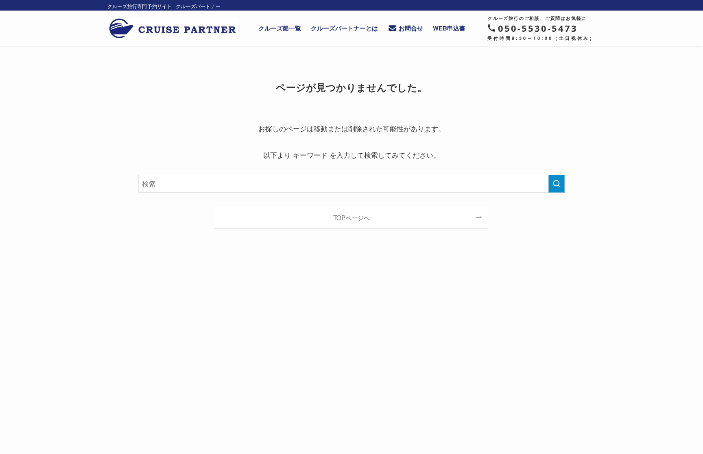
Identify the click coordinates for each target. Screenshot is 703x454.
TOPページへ (351, 217)
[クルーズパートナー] (172, 28)
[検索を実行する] (556, 184)
